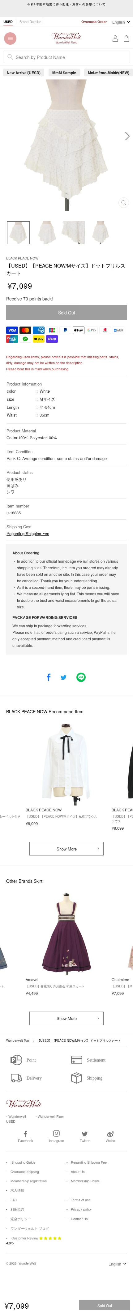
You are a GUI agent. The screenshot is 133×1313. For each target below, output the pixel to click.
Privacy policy (81, 1209)
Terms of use (81, 1199)
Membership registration (29, 1180)
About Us (78, 1171)
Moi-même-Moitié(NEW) (108, 72)
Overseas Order (94, 21)
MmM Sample (64, 72)
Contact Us (79, 1218)
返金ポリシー (21, 1218)
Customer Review (24, 1237)
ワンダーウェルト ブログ (30, 1228)
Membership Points (85, 1180)
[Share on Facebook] (48, 678)
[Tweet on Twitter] (63, 678)
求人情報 (17, 1190)
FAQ (14, 1199)
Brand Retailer (30, 21)
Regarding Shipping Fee (27, 533)
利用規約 (17, 1209)
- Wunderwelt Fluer (50, 1116)
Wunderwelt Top (17, 1040)
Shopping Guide (23, 1162)
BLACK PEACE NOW (22, 257)
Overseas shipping (25, 1171)
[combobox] (66, 57)
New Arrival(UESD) (24, 72)
